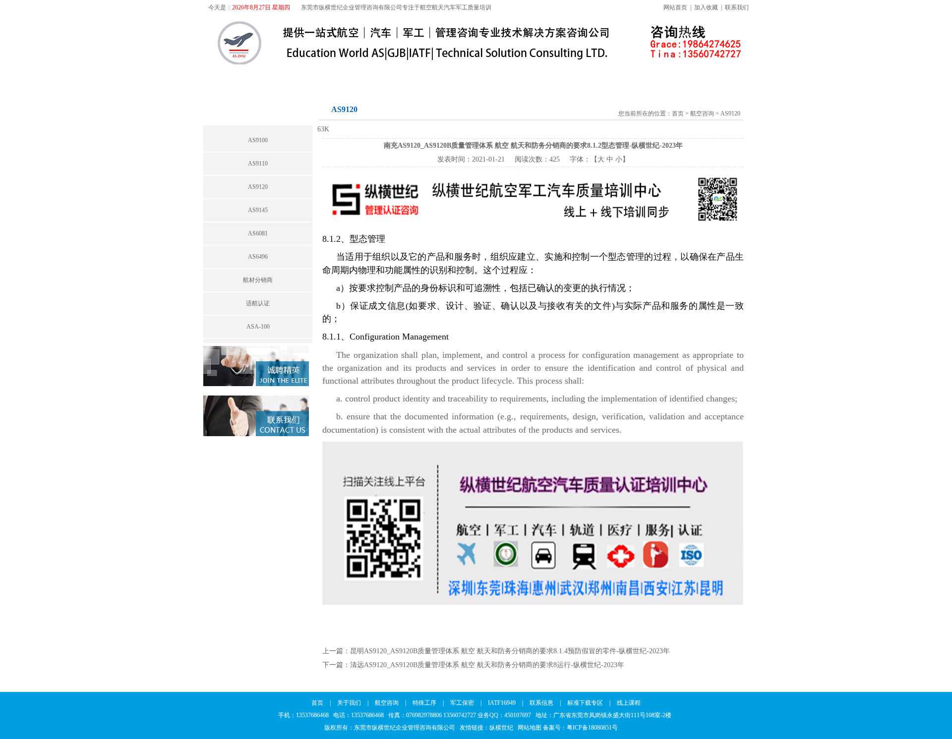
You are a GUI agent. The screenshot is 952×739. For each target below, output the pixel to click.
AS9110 (258, 163)
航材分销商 (258, 280)
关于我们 (274, 75)
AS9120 (258, 186)
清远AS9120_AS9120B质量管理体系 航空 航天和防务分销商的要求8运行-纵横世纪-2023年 (487, 665)
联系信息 (566, 75)
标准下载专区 (631, 75)
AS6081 (258, 233)
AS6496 (258, 256)
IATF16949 (506, 75)
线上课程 (697, 75)
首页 (224, 75)
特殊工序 (389, 75)
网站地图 (529, 727)
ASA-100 (258, 326)
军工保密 (446, 75)
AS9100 (258, 140)
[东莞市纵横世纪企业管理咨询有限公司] (421, 62)
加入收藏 (706, 7)
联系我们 (737, 7)
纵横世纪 (503, 727)
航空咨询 (331, 75)
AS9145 (258, 210)
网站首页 (675, 7)
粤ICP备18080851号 (592, 727)
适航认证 (258, 303)
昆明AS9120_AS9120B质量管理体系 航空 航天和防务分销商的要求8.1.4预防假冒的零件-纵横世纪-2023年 (510, 651)
